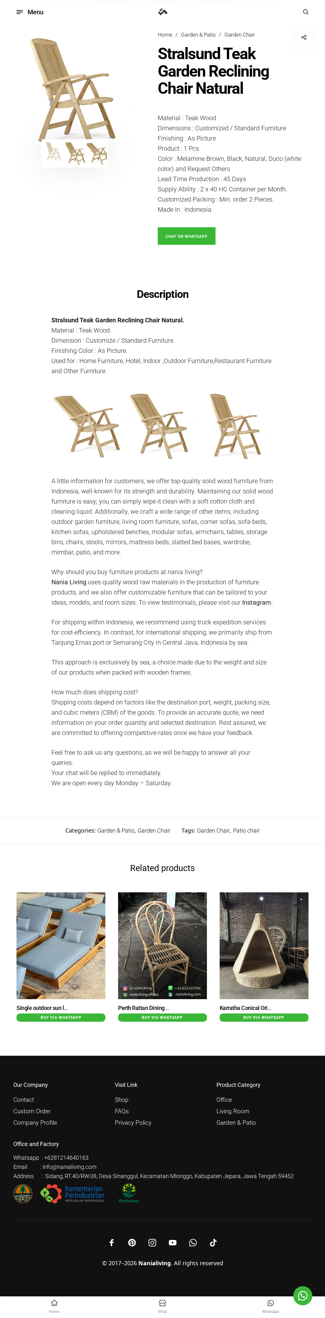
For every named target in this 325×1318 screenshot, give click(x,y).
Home (165, 35)
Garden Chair (239, 35)
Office (224, 1099)
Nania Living (68, 582)
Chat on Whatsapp (187, 236)
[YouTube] (172, 1242)
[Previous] (30, 91)
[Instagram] (152, 1242)
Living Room (232, 1111)
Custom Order (31, 1111)
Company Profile (35, 1122)
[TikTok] (213, 1242)
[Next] (120, 91)
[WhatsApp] (193, 1242)
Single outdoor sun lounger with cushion (64, 1008)
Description (163, 294)
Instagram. (257, 602)
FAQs (122, 1111)
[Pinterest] (132, 1242)
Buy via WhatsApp (61, 1017)
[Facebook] (112, 1242)
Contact (23, 1099)
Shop (122, 1099)
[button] (187, 235)
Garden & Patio (198, 35)
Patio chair (246, 830)
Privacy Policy (133, 1122)
